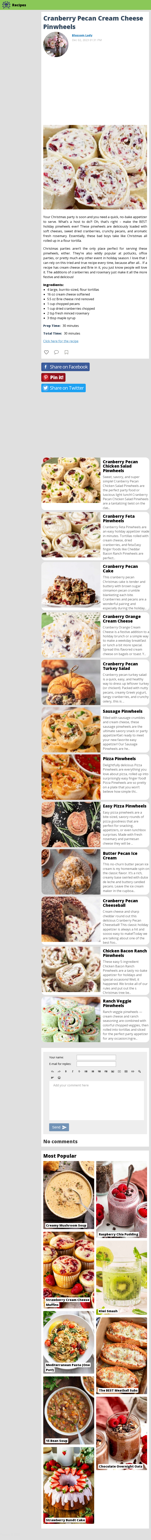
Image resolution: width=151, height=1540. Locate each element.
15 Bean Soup (56, 1441)
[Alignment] (52, 1078)
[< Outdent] (99, 1071)
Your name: (56, 1057)
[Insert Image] (112, 1071)
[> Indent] (106, 1071)
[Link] (132, 1071)
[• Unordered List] (86, 1071)
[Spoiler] (139, 1071)
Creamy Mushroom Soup (66, 1225)
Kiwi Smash (108, 1311)
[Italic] (72, 1071)
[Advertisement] (95, 89)
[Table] (126, 1071)
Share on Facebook (69, 366)
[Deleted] (79, 1071)
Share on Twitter (67, 388)
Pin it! (56, 377)
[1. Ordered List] (92, 1071)
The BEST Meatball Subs (118, 1390)
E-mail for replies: (60, 1064)
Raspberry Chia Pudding (118, 1234)
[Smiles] (59, 1078)
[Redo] (59, 1071)
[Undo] (52, 1071)
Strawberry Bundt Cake (65, 1520)
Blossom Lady (82, 35)
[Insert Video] (119, 1071)
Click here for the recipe (60, 341)
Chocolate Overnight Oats (120, 1466)
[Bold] (66, 1071)
